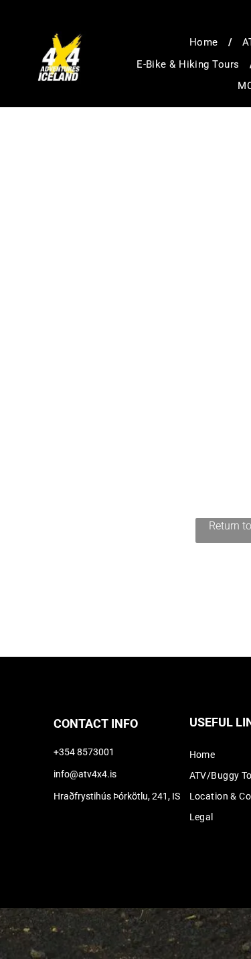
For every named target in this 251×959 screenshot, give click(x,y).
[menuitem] (205, 42)
